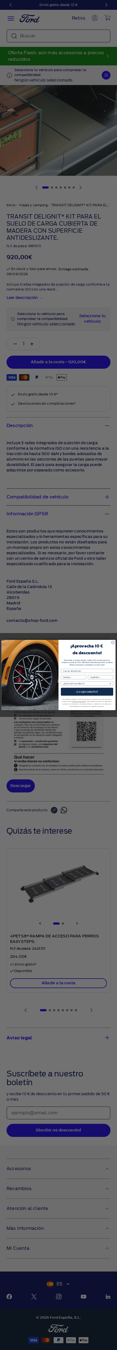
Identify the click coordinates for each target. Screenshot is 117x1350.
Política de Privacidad (78, 701)
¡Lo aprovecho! (87, 692)
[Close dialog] (113, 642)
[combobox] (86, 683)
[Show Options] (110, 683)
